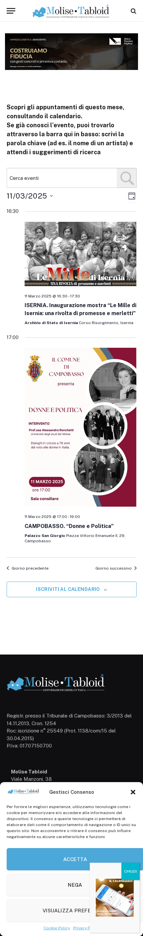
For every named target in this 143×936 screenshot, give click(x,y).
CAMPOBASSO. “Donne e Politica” (69, 526)
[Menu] (11, 10)
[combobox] (72, 178)
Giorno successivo (113, 568)
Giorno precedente (30, 568)
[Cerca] (132, 10)
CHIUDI (130, 871)
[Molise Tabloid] (71, 11)
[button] (133, 792)
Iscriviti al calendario (68, 589)
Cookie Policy (57, 928)
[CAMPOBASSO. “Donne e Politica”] (81, 428)
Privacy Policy (86, 928)
